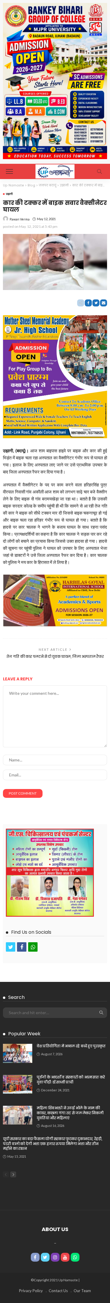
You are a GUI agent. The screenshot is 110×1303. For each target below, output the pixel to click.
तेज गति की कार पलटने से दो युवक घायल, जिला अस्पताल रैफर (55, 656)
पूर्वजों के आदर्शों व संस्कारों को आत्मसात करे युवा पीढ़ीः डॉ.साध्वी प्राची (71, 1080)
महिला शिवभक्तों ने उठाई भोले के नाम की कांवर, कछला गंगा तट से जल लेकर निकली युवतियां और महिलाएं (70, 1112)
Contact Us (58, 1290)
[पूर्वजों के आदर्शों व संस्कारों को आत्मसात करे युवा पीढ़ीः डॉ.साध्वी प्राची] (17, 1084)
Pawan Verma (20, 219)
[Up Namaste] (54, 171)
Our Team (82, 1290)
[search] (99, 171)
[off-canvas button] (9, 171)
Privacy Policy (31, 1290)
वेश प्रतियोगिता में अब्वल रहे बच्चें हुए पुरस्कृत (71, 1046)
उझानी (9, 193)
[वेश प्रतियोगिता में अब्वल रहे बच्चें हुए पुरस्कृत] (17, 1053)
